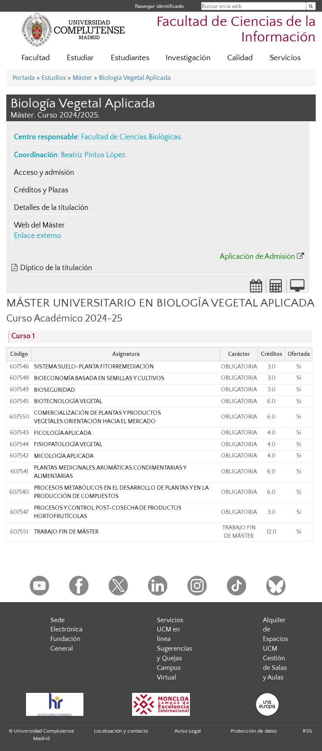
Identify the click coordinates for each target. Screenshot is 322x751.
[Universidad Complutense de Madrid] (73, 29)
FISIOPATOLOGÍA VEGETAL (68, 444)
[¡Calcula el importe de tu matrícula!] (276, 288)
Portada (24, 78)
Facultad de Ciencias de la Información (236, 29)
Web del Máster (39, 225)
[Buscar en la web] (311, 6)
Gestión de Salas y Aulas (275, 667)
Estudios (54, 78)
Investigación (188, 58)
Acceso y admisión (44, 173)
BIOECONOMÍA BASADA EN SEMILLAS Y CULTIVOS (99, 378)
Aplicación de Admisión (257, 257)
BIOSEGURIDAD (54, 390)
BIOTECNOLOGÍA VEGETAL (68, 401)
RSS (307, 731)
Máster (82, 78)
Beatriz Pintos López (93, 155)
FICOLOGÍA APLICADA (62, 433)
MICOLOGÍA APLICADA (63, 456)
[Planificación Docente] (256, 288)
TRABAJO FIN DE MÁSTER (66, 532)
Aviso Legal (187, 731)
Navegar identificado (159, 6)
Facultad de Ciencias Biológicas (131, 137)
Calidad (240, 58)
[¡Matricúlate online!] (297, 288)
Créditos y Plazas (41, 190)
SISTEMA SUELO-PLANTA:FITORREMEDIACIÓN (94, 366)
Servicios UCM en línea (170, 629)
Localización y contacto (121, 731)
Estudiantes (130, 58)
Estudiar (80, 58)
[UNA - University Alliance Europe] (267, 704)
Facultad (35, 58)
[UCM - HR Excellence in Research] (54, 704)
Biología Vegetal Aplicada (135, 78)
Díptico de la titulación (56, 268)
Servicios (285, 58)
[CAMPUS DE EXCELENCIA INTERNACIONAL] (161, 704)
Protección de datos (254, 731)
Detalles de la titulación (51, 208)
